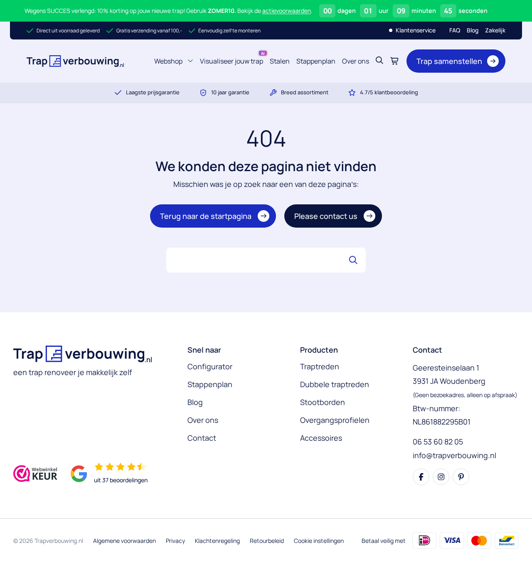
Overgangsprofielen (334, 420)
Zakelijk (495, 30)
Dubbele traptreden (334, 384)
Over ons (355, 61)
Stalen (280, 61)
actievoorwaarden (286, 11)
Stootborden (322, 402)
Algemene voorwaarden (124, 541)
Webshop (170, 63)
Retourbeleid (267, 541)
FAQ (454, 30)
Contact (201, 438)
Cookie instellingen (319, 541)
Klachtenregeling (217, 541)
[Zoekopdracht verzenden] (353, 260)
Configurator (209, 366)
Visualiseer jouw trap (231, 61)
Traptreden (319, 366)
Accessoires (321, 438)
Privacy (175, 541)
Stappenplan (315, 61)
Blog (472, 30)
